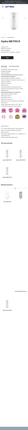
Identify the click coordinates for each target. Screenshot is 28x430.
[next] (5, 34)
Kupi (7, 57)
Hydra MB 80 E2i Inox (21, 291)
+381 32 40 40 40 (18, 1)
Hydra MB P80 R (7, 160)
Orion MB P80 (7, 201)
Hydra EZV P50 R (7, 310)
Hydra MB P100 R (20, 160)
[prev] (2, 34)
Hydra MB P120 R (7, 177)
